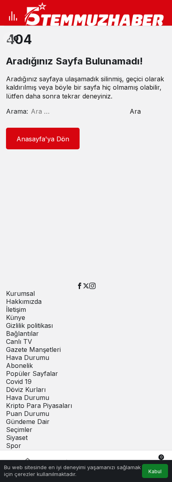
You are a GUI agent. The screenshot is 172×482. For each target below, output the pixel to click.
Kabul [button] (155, 471)
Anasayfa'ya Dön (42, 139)
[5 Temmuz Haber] (97, 15)
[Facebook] (79, 285)
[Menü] (12, 16)
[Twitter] (86, 285)
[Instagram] (92, 285)
